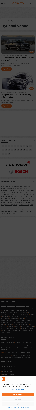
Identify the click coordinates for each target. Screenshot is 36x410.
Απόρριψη (18, 399)
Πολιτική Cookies (12, 407)
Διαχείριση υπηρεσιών (17, 389)
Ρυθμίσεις (18, 404)
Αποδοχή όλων (18, 394)
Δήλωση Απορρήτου (23, 407)
